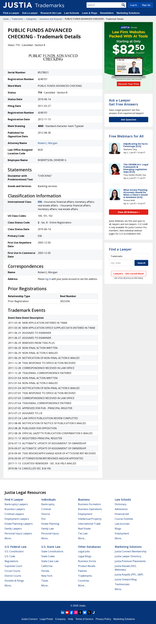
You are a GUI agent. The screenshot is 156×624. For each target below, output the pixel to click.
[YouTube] (67, 612)
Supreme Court (13, 566)
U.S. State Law (50, 547)
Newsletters (107, 13)
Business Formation (89, 504)
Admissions (121, 509)
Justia (6, 19)
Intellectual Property (89, 519)
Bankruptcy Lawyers (16, 504)
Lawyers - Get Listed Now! (128, 273)
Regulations (11, 561)
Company (60, 619)
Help (70, 619)
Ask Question (128, 119)
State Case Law (49, 561)
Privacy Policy (103, 619)
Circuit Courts (12, 571)
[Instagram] (76, 612)
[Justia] (17, 5)
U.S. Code (10, 556)
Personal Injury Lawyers (18, 533)
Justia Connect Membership (130, 551)
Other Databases (89, 547)
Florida (45, 571)
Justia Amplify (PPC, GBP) (129, 574)
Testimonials (122, 584)
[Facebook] (71, 612)
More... (8, 538)
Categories (31, 19)
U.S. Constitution (14, 551)
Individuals (48, 499)
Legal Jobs (84, 551)
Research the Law (51, 13)
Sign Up (146, 5)
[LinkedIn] (62, 612)
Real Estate (84, 528)
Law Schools (71, 13)
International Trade (89, 523)
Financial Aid (122, 514)
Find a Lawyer (11, 13)
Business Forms (87, 561)
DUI (43, 519)
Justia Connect (29, 619)
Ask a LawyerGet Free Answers (123, 102)
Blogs (118, 528)
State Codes (48, 556)
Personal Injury (50, 533)
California (46, 566)
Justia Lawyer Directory (128, 556)
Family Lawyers (13, 528)
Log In (133, 5)
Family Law (47, 528)
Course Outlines (124, 519)
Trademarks (17, 19)
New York (46, 575)
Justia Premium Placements (130, 561)
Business (84, 499)
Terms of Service (84, 619)
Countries (83, 580)
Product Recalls (86, 566)
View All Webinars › (129, 212)
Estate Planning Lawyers (19, 523)
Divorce (45, 514)
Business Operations (90, 509)
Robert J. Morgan (47, 143)
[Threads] (80, 612)
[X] (89, 612)
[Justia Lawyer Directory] (93, 612)
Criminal (46, 509)
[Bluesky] (85, 612)
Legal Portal (46, 619)
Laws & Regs (89, 13)
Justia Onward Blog (126, 579)
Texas (44, 580)
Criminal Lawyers (14, 514)
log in (48, 279)
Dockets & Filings (14, 580)
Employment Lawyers (17, 519)
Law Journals (122, 523)
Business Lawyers (15, 509)
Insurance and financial (50, 19)
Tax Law (82, 533)
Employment (85, 514)
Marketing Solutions (128, 13)
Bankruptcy (48, 504)
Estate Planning (50, 523)
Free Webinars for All (126, 136)
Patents (82, 571)
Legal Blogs (84, 556)
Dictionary (120, 504)
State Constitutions (52, 551)
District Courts (13, 575)
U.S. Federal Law (16, 547)
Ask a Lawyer (30, 13)
